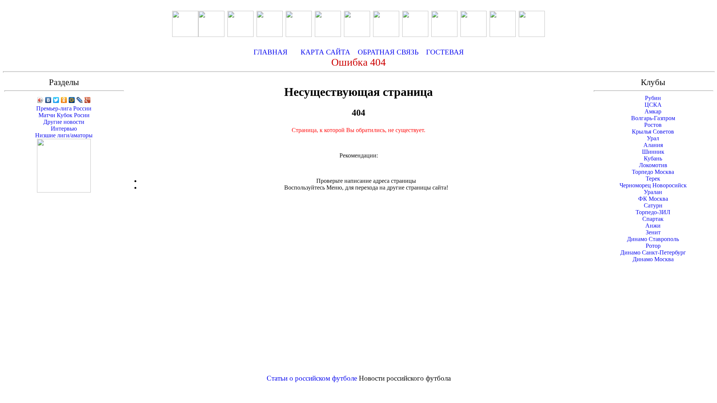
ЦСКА (653, 104)
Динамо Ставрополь (653, 239)
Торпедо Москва (653, 172)
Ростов (653, 125)
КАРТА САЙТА (325, 52)
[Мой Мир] (72, 100)
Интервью (64, 128)
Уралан (653, 192)
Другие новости (63, 122)
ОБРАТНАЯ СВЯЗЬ (391, 52)
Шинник (653, 152)
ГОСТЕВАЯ (445, 52)
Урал (653, 138)
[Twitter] (56, 100)
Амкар (653, 111)
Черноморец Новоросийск (653, 185)
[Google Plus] (87, 100)
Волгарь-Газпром (653, 118)
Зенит (653, 232)
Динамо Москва (653, 259)
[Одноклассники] (64, 100)
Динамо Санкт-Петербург (653, 252)
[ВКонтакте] (48, 100)
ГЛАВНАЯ (271, 52)
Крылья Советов (653, 131)
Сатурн (653, 205)
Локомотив (653, 165)
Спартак (653, 219)
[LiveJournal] (80, 100)
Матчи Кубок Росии (64, 115)
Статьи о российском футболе (312, 378)
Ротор (653, 246)
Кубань (653, 158)
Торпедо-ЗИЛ (653, 212)
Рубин (653, 98)
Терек (653, 178)
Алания (653, 145)
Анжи (653, 225)
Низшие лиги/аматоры (64, 135)
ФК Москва (653, 199)
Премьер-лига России (63, 108)
